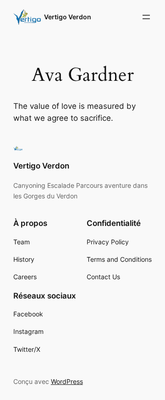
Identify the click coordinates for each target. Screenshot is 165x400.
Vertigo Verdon (67, 17)
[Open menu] (146, 17)
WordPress (67, 381)
